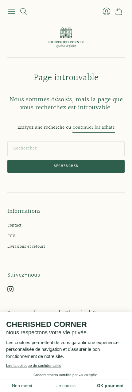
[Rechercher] (23, 11)
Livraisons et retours (26, 246)
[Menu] (11, 11)
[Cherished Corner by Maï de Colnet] (66, 37)
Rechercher (66, 166)
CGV (11, 236)
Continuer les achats (93, 127)
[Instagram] (10, 291)
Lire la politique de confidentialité (33, 365)
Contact (14, 225)
